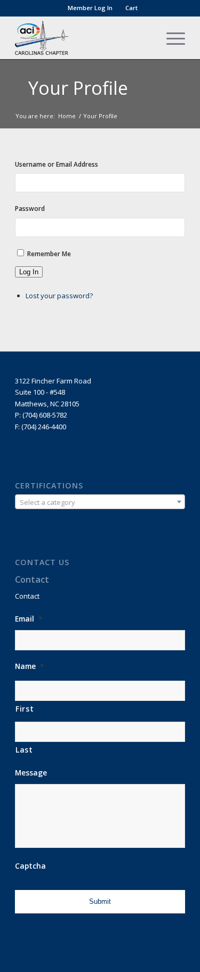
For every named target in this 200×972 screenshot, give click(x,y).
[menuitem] (90, 8)
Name (29, 666)
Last (24, 750)
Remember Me (49, 253)
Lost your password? (59, 295)
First (24, 709)
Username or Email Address (56, 164)
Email (28, 619)
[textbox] (100, 502)
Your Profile (78, 88)
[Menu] (170, 38)
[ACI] (83, 38)
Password (30, 208)
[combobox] (100, 501)
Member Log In (90, 8)
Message (31, 773)
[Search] (145, 38)
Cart (131, 8)
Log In (28, 272)
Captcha (30, 866)
